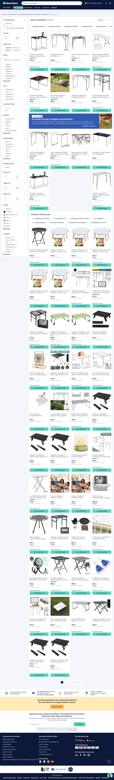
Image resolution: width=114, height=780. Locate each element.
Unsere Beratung (44, 739)
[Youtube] (84, 755)
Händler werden (7, 752)
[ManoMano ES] (52, 761)
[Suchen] (23, 3)
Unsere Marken (43, 747)
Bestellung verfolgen (8, 739)
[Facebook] (80, 755)
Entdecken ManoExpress (46, 754)
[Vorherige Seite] (58, 682)
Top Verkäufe (42, 752)
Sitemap (19, 777)
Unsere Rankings (43, 744)
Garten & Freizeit (12, 14)
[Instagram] (88, 755)
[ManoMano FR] (40, 761)
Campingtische (44, 14)
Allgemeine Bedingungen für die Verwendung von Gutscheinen (20, 759)
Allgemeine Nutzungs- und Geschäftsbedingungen (62, 777)
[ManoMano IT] (44, 761)
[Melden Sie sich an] (106, 3)
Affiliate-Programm (8, 757)
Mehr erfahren (73, 730)
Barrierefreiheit (106, 777)
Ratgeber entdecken (88, 126)
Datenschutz (34, 777)
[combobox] (104, 20)
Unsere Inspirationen (45, 749)
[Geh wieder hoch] (109, 762)
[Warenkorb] (110, 3)
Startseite (4, 14)
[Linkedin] (76, 755)
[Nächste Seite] (82, 682)
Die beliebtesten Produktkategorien (49, 742)
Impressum (26, 777)
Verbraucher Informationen (86, 777)
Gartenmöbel (37, 14)
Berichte (98, 777)
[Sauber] (80, 3)
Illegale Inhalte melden (9, 749)
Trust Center (43, 777)
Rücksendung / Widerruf (10, 742)
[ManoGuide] (110, 775)
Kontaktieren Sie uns (8, 747)
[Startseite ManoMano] (10, 3)
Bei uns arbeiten (7, 754)
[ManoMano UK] (48, 761)
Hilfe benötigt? (7, 744)
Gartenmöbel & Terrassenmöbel (25, 14)
